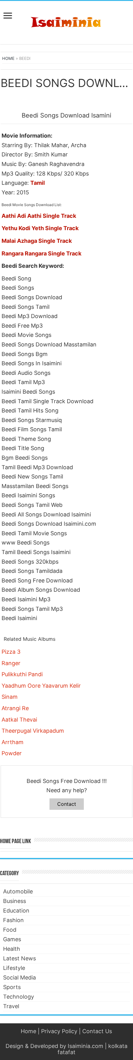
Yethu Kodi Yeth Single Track (40, 228)
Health (11, 949)
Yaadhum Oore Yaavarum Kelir (41, 685)
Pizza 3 (11, 651)
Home (8, 58)
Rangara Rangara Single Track (41, 253)
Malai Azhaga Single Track (37, 241)
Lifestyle (14, 968)
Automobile (18, 891)
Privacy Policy (59, 1031)
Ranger (11, 663)
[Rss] (66, 1038)
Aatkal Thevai (19, 719)
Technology (18, 996)
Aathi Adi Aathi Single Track (39, 216)
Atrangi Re (15, 708)
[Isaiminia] (66, 21)
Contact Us (97, 1031)
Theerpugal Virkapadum (33, 730)
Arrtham (13, 742)
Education (16, 910)
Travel (11, 1006)
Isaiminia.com (85, 1046)
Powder (12, 753)
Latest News (19, 958)
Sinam (10, 697)
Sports (12, 987)
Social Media (19, 977)
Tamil (37, 183)
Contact (66, 804)
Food (9, 929)
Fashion (13, 920)
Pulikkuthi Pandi (22, 674)
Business (14, 901)
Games (12, 939)
